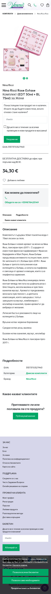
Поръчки (6, 505)
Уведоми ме (12, 139)
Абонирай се (11, 547)
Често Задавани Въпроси (13, 482)
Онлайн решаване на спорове (15, 486)
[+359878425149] (36, 5)
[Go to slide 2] (27, 78)
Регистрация (8, 501)
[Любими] (42, 5)
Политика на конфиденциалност (16, 459)
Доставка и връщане (11, 517)
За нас (5, 447)
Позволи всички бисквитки (25, 572)
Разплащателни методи (13, 513)
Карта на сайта (9, 467)
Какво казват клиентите (15, 220)
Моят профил (8, 498)
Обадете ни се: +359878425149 (22, 202)
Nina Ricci (8, 85)
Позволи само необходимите (25, 580)
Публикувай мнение (25, 416)
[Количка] (47, 5)
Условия (6, 455)
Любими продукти (10, 509)
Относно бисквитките (12, 463)
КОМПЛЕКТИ (8, 14)
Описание (7, 215)
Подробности (22, 215)
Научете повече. (19, 565)
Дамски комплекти (25, 14)
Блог (5, 451)
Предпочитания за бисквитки (25, 588)
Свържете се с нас (10, 478)
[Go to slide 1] (24, 78)
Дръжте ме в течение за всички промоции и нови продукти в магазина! (27, 129)
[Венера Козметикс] (17, 5)
